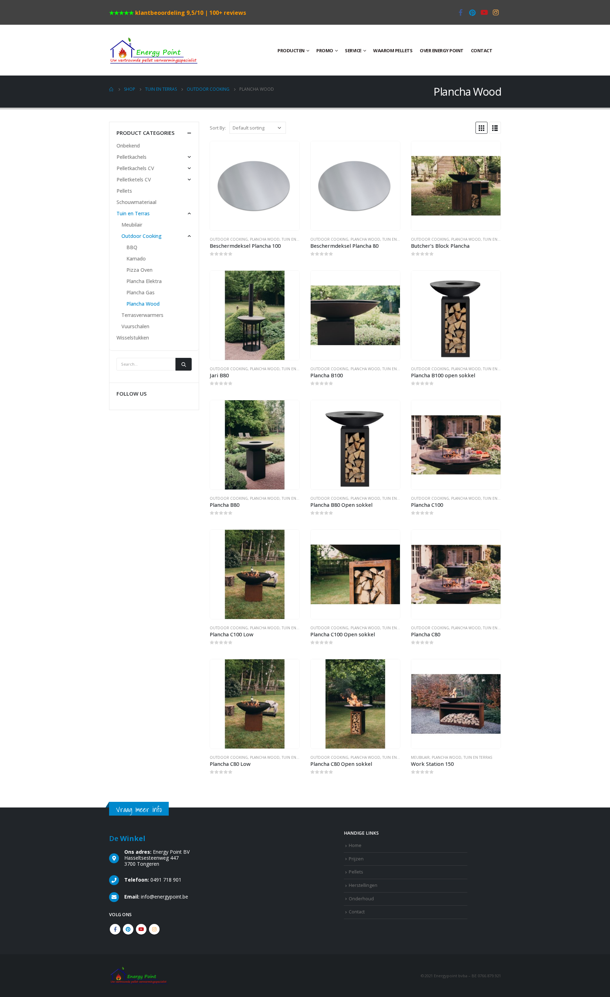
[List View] (495, 128)
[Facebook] (461, 12)
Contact (481, 50)
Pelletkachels (131, 157)
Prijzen (356, 859)
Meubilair (420, 757)
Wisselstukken (132, 337)
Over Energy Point (442, 50)
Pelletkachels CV (135, 168)
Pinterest (128, 929)
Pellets (124, 190)
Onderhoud (361, 899)
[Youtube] (484, 12)
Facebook (115, 929)
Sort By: (218, 128)
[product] (254, 185)
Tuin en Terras (296, 239)
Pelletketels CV (133, 179)
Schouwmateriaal (136, 202)
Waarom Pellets (392, 50)
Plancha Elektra (144, 281)
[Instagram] (496, 12)
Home (355, 845)
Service (353, 50)
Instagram (154, 929)
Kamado (136, 258)
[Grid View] (482, 128)
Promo (324, 50)
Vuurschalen (135, 326)
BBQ (131, 247)
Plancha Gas (140, 292)
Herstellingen (363, 885)
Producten (291, 50)
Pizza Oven (139, 269)
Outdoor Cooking (229, 239)
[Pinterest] (472, 12)
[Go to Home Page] (111, 89)
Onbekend (128, 145)
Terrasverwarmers (142, 315)
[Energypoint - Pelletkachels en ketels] (153, 50)
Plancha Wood (265, 239)
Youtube (141, 929)
